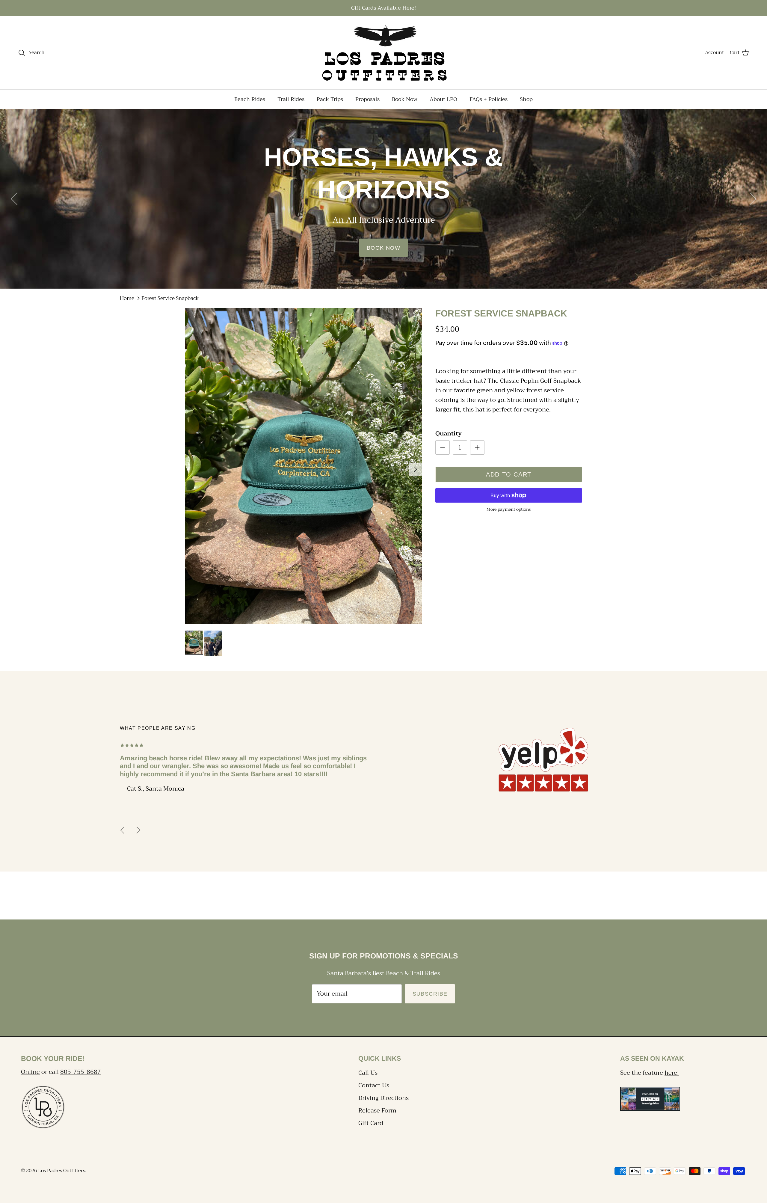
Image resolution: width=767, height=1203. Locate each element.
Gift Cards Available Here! (383, 8)
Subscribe (430, 994)
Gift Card (370, 1123)
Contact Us (373, 1085)
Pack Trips (330, 99)
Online (30, 1072)
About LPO (443, 99)
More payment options (509, 509)
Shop (526, 99)
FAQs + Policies (488, 99)
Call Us (368, 1073)
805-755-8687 (80, 1072)
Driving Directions (383, 1098)
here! (672, 1073)
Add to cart (509, 474)
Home (127, 298)
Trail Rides (290, 99)
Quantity (448, 433)
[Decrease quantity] (442, 447)
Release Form (377, 1110)
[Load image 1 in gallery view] (303, 466)
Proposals (367, 99)
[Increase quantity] (477, 447)
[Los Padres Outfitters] (383, 53)
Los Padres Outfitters (61, 1170)
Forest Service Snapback (170, 298)
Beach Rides (249, 99)
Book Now (404, 99)
